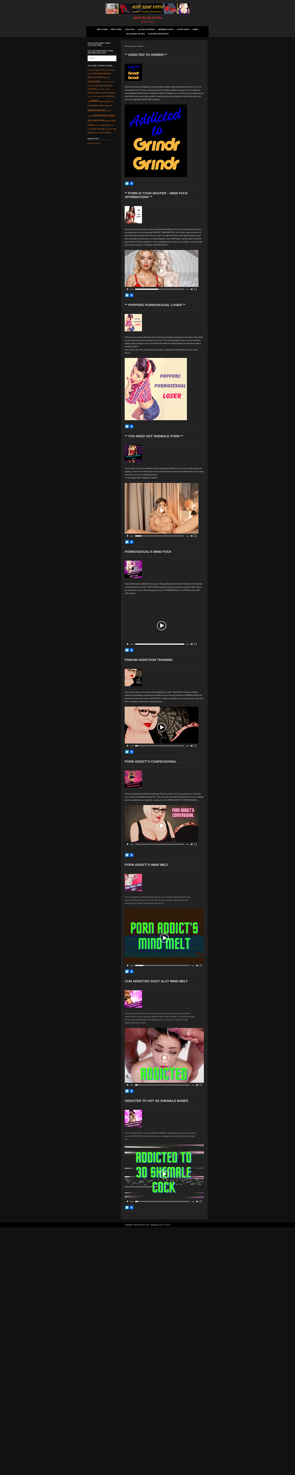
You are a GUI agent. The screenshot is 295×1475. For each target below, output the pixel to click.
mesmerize (101, 115)
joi (110, 111)
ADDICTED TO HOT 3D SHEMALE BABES (156, 1101)
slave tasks (108, 129)
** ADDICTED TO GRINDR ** (146, 55)
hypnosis (108, 105)
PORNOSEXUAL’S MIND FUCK (148, 551)
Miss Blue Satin (148, 18)
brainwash (94, 81)
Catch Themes (164, 1225)
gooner (111, 101)
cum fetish (92, 89)
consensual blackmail (102, 85)
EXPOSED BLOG (94, 143)
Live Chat (130, 29)
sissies (97, 125)
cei (101, 82)
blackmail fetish (95, 77)
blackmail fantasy (102, 73)
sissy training (97, 129)
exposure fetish (92, 96)
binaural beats (109, 70)
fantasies (104, 96)
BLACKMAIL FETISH (136, 34)
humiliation (93, 105)
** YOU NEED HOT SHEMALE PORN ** (154, 436)
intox (107, 111)
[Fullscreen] (195, 289)
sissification (104, 125)
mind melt (98, 120)
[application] (161, 270)
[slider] (159, 289)
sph (96, 133)
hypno (101, 105)
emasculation (94, 92)
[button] (161, 270)
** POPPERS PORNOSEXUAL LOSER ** (155, 305)
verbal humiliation (104, 133)
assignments (98, 70)
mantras (90, 116)
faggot (99, 96)
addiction (90, 70)
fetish (95, 101)
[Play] (128, 289)
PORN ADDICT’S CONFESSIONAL (151, 761)
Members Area (166, 29)
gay (107, 101)
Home (195, 29)
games (102, 101)
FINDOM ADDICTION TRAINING (149, 660)
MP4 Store (102, 29)
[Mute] (192, 289)
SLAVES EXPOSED (146, 29)
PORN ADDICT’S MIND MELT (147, 865)
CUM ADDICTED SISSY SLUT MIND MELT (156, 981)
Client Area (183, 29)
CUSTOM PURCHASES (158, 34)
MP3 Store (116, 29)
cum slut (107, 89)
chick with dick (106, 82)
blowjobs (106, 77)
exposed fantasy (108, 93)
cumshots (100, 89)
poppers (108, 121)
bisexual (91, 73)
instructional (96, 110)
